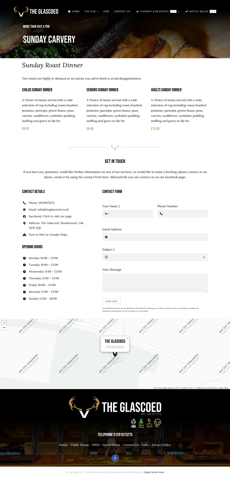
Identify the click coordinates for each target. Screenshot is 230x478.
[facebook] (115, 458)
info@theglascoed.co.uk (53, 209)
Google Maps (58, 234)
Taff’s (144, 445)
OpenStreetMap (210, 387)
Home (63, 445)
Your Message (111, 269)
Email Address (112, 229)
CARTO (177, 387)
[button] (115, 354)
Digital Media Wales (154, 472)
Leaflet (159, 387)
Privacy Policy (161, 445)
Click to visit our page (57, 216)
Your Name (111, 206)
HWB (95, 445)
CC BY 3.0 (191, 387)
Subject (108, 249)
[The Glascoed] (36, 8)
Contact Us (131, 445)
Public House (80, 445)
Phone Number (167, 206)
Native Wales (111, 445)
